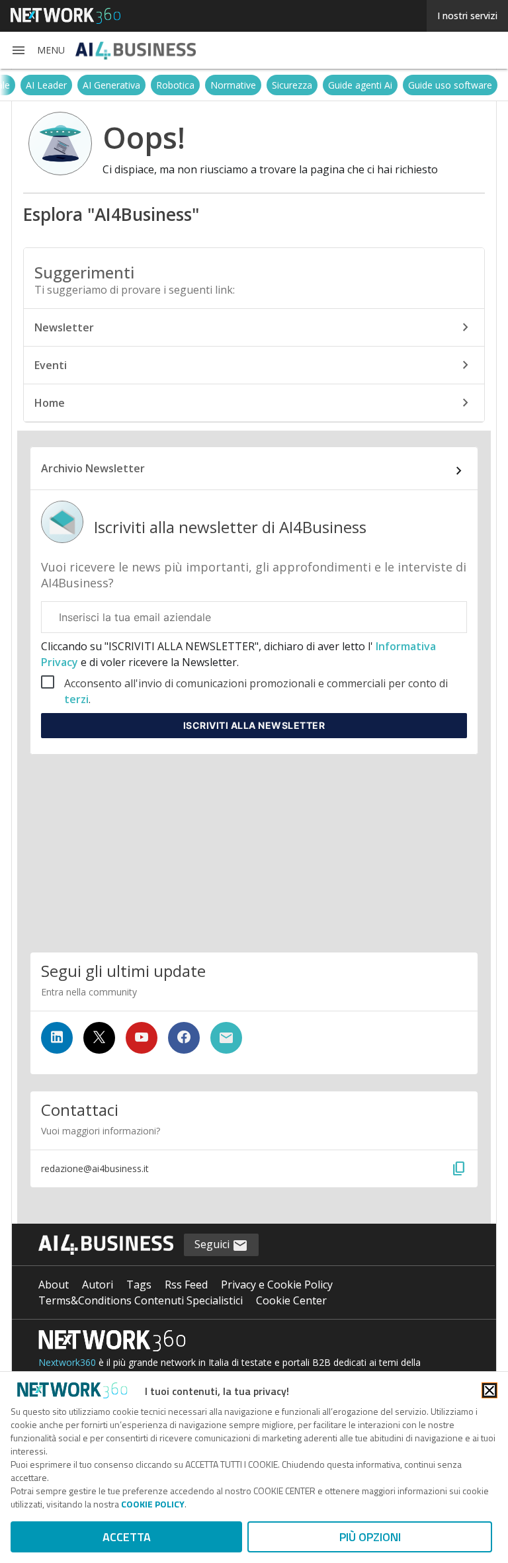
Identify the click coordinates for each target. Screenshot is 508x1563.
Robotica (327, 85)
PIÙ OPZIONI (370, 1537)
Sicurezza (443, 85)
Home (49, 403)
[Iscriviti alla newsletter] (226, 1038)
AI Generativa (263, 85)
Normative (384, 85)
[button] (37, 50)
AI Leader (197, 85)
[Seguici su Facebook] (184, 1038)
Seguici (213, 1244)
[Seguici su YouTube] (141, 1038)
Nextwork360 (67, 1362)
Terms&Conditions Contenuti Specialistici (140, 1300)
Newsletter (64, 327)
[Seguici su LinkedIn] (57, 1038)
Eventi (50, 365)
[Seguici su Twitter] (99, 1038)
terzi (76, 699)
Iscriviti (254, 725)
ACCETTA (127, 1537)
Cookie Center (291, 1300)
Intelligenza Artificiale (116, 85)
